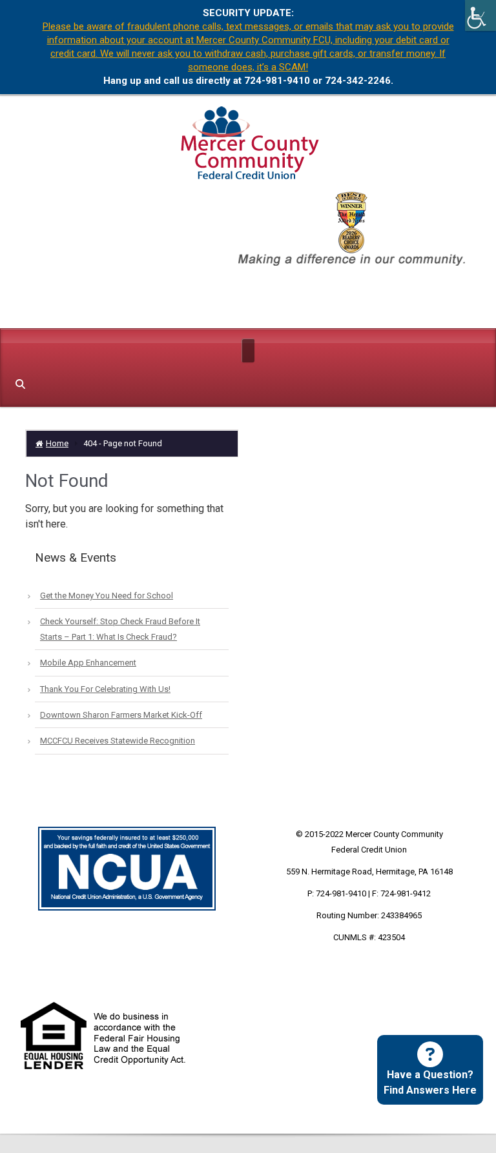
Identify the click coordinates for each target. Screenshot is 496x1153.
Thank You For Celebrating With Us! (105, 689)
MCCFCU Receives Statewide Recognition (117, 740)
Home (57, 443)
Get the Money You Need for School (106, 595)
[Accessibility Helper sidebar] (480, 15)
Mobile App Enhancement (88, 662)
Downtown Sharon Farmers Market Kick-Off (121, 715)
